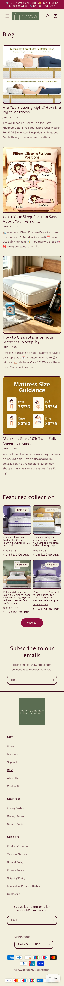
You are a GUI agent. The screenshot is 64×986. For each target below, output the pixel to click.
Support (12, 762)
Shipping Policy (16, 878)
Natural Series (15, 824)
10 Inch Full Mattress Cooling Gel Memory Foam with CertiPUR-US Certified (16, 541)
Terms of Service (17, 854)
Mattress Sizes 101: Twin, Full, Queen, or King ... (29, 441)
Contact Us (13, 786)
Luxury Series (15, 808)
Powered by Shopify (40, 970)
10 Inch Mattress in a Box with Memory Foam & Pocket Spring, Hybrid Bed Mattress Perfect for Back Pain (16, 598)
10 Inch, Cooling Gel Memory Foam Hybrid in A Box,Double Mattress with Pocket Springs (46, 541)
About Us (12, 778)
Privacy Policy (15, 870)
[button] (7, 16)
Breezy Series (15, 816)
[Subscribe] (53, 680)
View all (32, 622)
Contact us (13, 894)
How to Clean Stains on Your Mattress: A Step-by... (28, 340)
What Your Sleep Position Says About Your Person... (30, 219)
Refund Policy (15, 862)
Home (10, 746)
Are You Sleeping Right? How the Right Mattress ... (32, 110)
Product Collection (18, 846)
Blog (10, 770)
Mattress (12, 754)
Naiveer (26, 970)
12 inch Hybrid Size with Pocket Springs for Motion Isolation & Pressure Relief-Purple (46, 596)
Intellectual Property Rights (23, 886)
